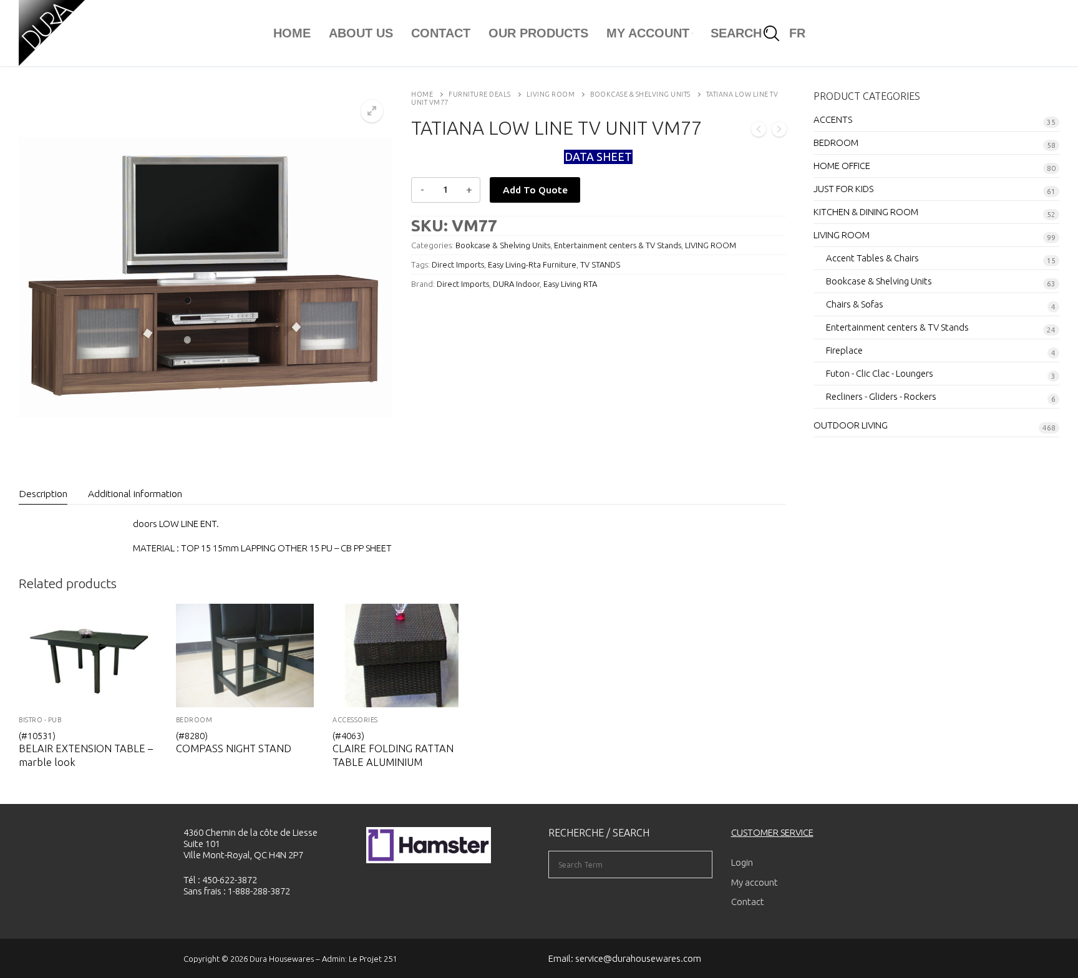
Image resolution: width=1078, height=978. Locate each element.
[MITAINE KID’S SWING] (779, 130)
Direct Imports (458, 264)
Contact (747, 901)
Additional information (135, 493)
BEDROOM (194, 720)
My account (754, 882)
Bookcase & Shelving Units (640, 94)
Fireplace (844, 350)
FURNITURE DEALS (480, 94)
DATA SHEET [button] (598, 156)
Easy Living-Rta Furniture (532, 264)
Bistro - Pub (40, 720)
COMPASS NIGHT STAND (233, 748)
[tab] (43, 494)
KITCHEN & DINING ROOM (865, 211)
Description (43, 493)
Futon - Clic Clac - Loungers (879, 373)
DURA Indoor (516, 283)
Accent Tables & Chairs (872, 258)
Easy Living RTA (570, 283)
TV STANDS (600, 264)
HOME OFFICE (841, 165)
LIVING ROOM (551, 94)
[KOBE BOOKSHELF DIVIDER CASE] (758, 130)
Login (742, 862)
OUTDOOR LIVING (850, 425)
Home (422, 94)
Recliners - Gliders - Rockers (881, 396)
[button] (372, 111)
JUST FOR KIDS (843, 188)
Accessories (355, 720)
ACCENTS (832, 119)
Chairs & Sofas (854, 304)
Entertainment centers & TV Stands (617, 245)
